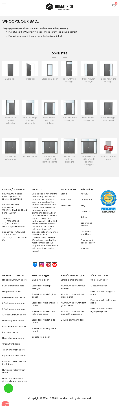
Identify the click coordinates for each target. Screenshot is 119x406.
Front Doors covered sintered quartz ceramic (14, 380)
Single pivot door (99, 279)
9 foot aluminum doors (13, 309)
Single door (10, 78)
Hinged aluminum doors (14, 279)
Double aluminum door (72, 319)
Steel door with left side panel (43, 321)
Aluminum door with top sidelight (73, 287)
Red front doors (10, 332)
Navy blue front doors (13, 338)
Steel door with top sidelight (41, 287)
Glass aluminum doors (13, 297)
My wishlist (66, 205)
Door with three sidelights (69, 119)
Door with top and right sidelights (30, 120)
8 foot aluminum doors (13, 303)
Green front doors (11, 343)
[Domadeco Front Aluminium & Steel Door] (59, 7)
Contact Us (86, 211)
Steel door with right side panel (44, 330)
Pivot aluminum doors (13, 285)
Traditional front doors (13, 349)
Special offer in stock (108, 158)
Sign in (64, 193)
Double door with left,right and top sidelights (88, 160)
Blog (83, 205)
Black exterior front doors (15, 326)
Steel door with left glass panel (44, 296)
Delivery (85, 217)
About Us (85, 193)
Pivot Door (30, 78)
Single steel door (40, 279)
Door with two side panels (10, 158)
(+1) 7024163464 (10, 223)
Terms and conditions (86, 233)
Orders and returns (86, 224)
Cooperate (86, 199)
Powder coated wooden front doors (14, 363)
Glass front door (50, 78)
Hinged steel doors (12, 291)
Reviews (85, 248)
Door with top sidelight (69, 80)
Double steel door (41, 336)
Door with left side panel (88, 119)
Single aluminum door (72, 279)
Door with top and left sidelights (10, 120)
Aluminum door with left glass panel (73, 296)
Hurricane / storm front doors (13, 371)
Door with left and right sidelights (49, 120)
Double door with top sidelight (69, 159)
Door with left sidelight (88, 80)
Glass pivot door (98, 285)
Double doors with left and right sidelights (49, 159)
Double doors (30, 156)
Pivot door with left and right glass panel (101, 310)
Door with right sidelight (108, 80)
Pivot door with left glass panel (102, 293)
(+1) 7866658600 (10, 221)
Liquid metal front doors (14, 355)
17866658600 (19, 226)
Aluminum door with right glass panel (73, 304)
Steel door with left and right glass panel (43, 313)
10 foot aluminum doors (14, 314)
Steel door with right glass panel (45, 304)
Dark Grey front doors (13, 320)
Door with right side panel (108, 119)
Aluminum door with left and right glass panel (73, 313)
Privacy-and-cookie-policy (88, 241)
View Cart (66, 199)
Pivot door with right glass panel (103, 301)
